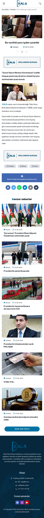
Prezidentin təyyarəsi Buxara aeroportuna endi (17, 307)
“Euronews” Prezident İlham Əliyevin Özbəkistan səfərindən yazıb (20, 234)
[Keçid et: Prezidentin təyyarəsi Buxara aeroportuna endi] (22, 288)
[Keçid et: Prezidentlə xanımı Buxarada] (22, 253)
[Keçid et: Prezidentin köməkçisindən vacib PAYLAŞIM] (22, 326)
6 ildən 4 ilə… (9, 382)
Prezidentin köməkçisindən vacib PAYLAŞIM (19, 345)
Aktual (24, 166)
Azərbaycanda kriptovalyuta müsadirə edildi (21, 418)
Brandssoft (25, 512)
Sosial (36, 166)
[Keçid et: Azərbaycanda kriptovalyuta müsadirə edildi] (22, 399)
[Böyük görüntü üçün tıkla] (22, 26)
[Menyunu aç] (4, 3)
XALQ (4, 104)
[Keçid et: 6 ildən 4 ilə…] (22, 363)
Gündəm (15, 47)
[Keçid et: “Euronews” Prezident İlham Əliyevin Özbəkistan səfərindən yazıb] (22, 215)
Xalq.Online (20, 509)
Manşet (8, 267)
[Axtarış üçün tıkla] (40, 3)
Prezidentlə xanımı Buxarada (16, 271)
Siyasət (8, 229)
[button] (18, 52)
